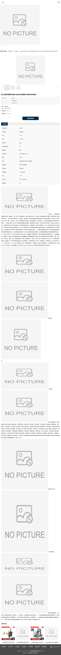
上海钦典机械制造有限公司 (35, 651)
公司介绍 (10, 646)
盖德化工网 (35, 653)
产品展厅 (16, 51)
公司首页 (3, 646)
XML (42, 651)
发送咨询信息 (30, 118)
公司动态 (17, 646)
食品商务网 (30, 653)
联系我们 (37, 646)
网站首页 (10, 51)
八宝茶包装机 (22, 51)
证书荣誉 (30, 646)
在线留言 (44, 646)
